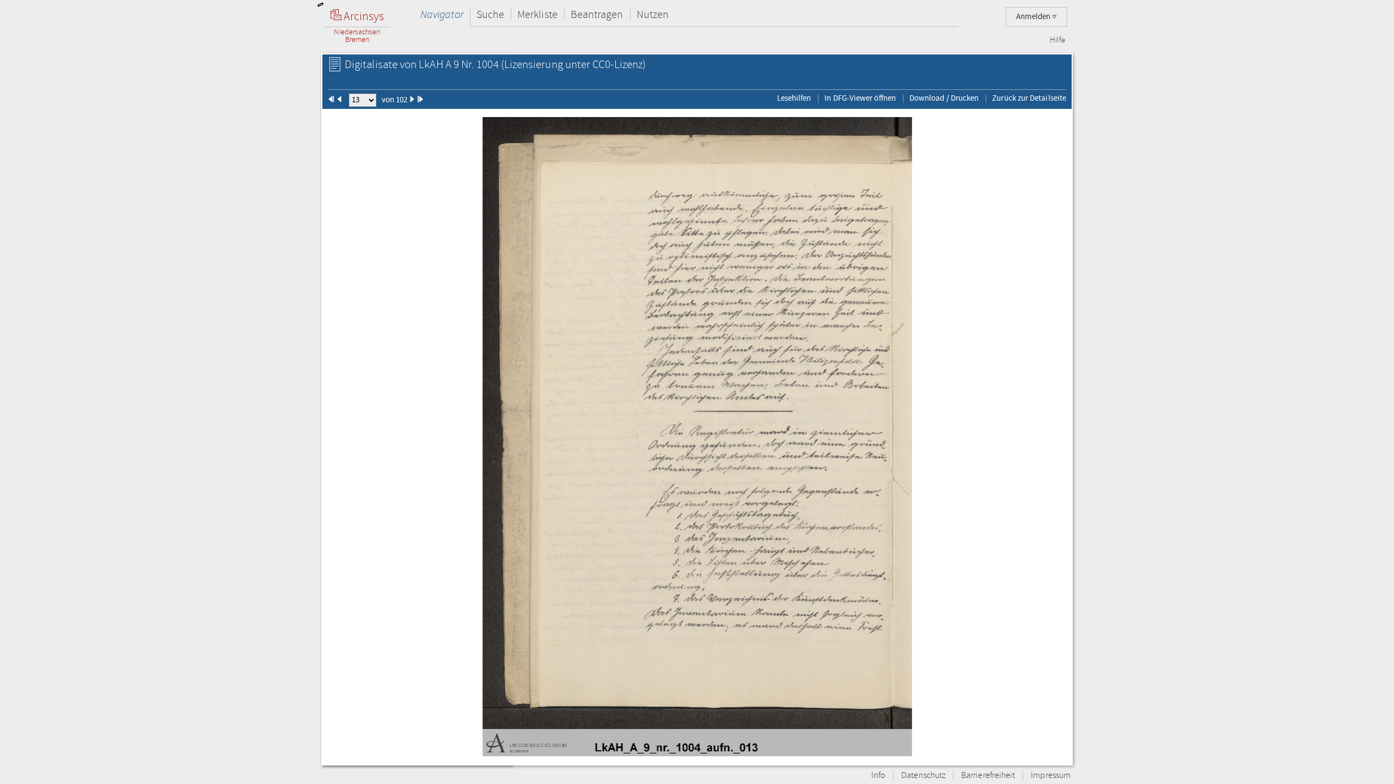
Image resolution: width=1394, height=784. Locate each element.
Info (878, 775)
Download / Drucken (944, 98)
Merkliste (537, 14)
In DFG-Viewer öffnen (860, 98)
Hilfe (1057, 40)
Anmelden (1034, 16)
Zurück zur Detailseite (1029, 98)
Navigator (441, 14)
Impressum (1051, 775)
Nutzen (653, 14)
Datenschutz (923, 775)
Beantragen (597, 14)
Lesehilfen (794, 98)
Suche (490, 14)
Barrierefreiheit (988, 775)
